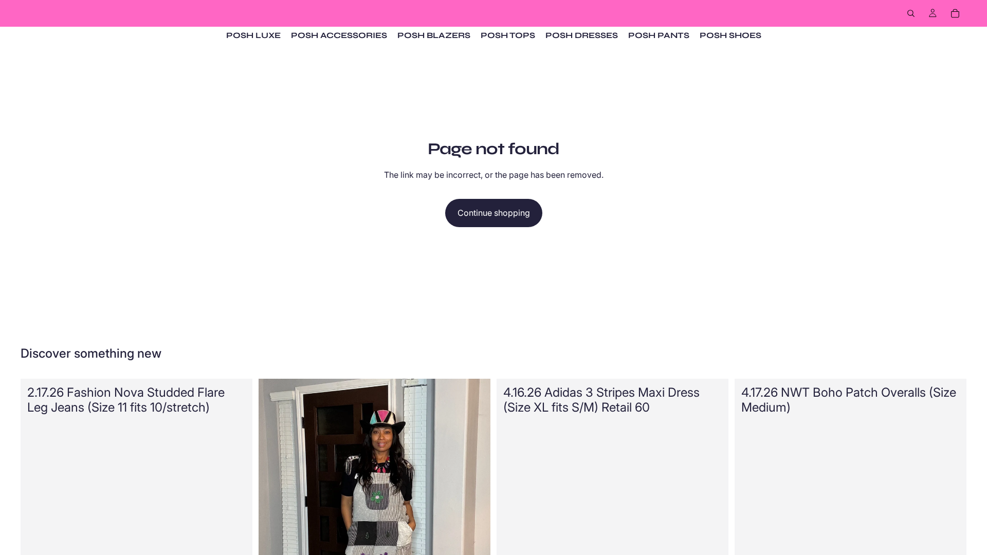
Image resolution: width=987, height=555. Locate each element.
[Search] (911, 13)
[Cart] (955, 13)
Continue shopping (494, 213)
